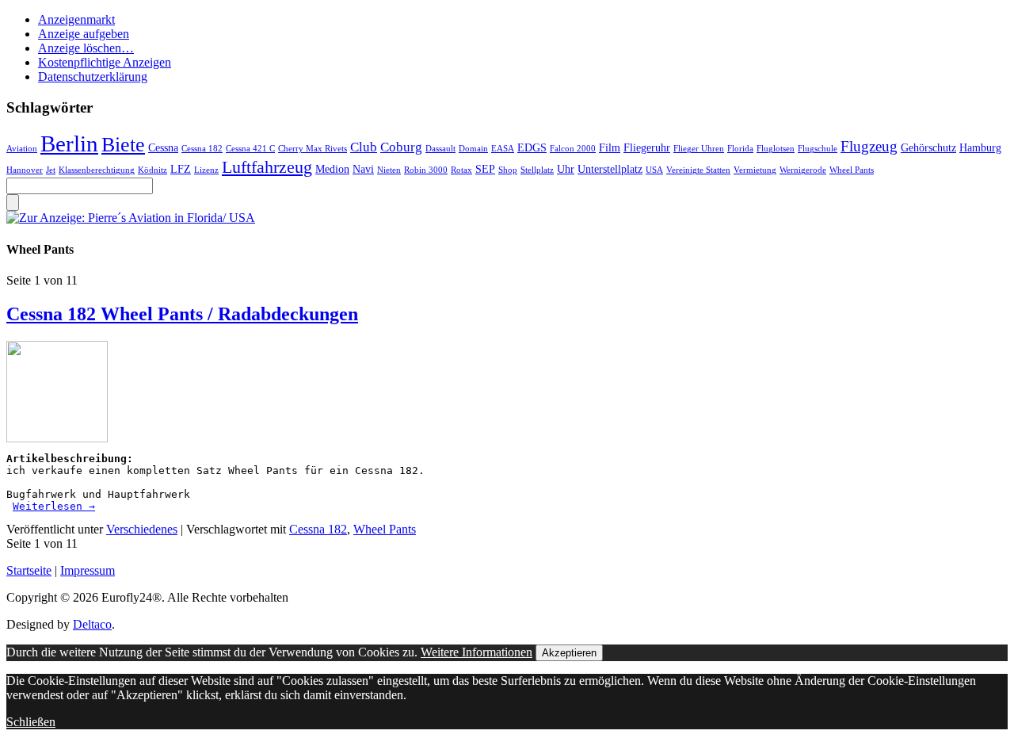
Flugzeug (869, 146)
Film (609, 147)
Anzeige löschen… (86, 48)
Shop (507, 170)
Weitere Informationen (476, 652)
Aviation (21, 148)
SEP (485, 169)
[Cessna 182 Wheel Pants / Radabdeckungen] (57, 438)
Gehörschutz (928, 147)
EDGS (532, 147)
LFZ (180, 169)
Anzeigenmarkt (76, 19)
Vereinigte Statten (698, 170)
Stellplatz (537, 170)
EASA (502, 148)
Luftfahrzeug (267, 167)
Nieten (389, 170)
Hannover (24, 170)
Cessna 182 (202, 148)
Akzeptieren (569, 653)
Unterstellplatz (610, 169)
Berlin (69, 143)
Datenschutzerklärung (92, 76)
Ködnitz (152, 170)
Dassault (440, 148)
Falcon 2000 (573, 148)
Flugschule (817, 148)
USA (654, 170)
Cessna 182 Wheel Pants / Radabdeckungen (182, 314)
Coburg (401, 147)
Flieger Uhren (698, 148)
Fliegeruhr (646, 147)
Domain (473, 148)
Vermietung (755, 170)
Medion (332, 169)
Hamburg (980, 147)
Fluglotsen (776, 148)
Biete (123, 144)
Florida (740, 148)
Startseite (28, 570)
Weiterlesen (54, 506)
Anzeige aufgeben (83, 33)
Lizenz (206, 170)
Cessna (163, 147)
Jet (50, 170)
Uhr (565, 169)
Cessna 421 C (250, 148)
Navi (363, 169)
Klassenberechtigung (97, 170)
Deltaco (92, 624)
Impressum (87, 570)
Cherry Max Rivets (312, 148)
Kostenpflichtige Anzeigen (104, 62)
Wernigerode (803, 170)
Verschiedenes (141, 529)
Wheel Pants (851, 170)
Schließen (30, 722)
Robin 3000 (426, 170)
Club (363, 147)
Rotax (461, 170)
